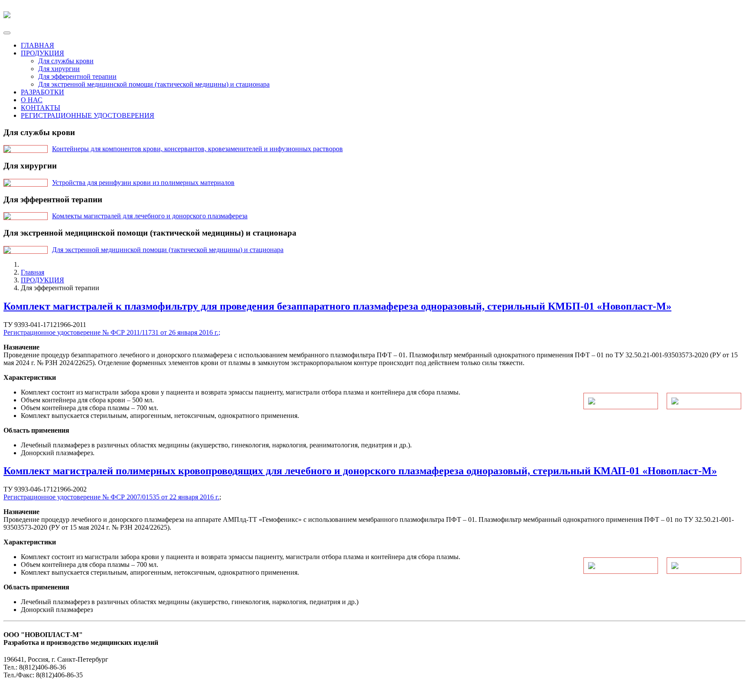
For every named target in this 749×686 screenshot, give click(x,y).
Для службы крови (66, 61)
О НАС (31, 100)
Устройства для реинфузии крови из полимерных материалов (143, 182)
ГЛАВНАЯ (37, 45)
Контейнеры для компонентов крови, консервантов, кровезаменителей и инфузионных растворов (197, 148)
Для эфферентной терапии (77, 76)
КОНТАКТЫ (40, 107)
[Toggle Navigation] (6, 33)
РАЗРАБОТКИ (42, 92)
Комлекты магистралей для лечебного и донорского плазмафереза (149, 216)
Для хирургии (59, 68)
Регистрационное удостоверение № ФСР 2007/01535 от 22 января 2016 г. (111, 497)
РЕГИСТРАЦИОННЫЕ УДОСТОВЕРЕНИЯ (87, 115)
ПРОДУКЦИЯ (42, 53)
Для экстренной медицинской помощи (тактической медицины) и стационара (154, 84)
